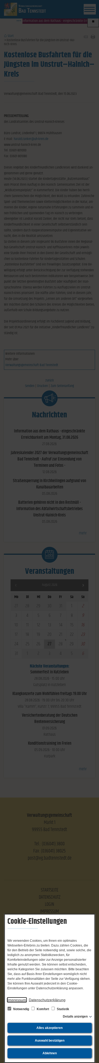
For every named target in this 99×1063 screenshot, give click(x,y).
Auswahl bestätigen (49, 1040)
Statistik (62, 1009)
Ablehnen (50, 1053)
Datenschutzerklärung (47, 1000)
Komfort (43, 1009)
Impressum (16, 1000)
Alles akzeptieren (49, 1028)
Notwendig (21, 1009)
